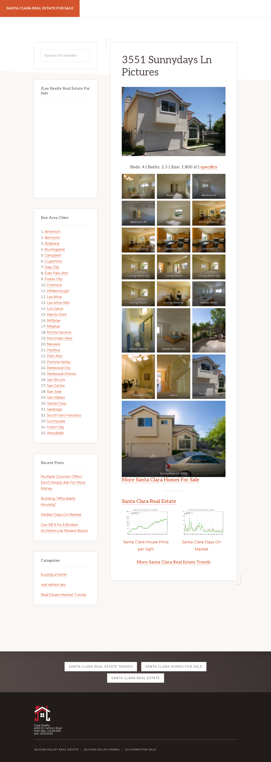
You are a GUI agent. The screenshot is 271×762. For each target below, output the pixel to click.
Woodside (55, 433)
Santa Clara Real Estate (149, 501)
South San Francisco (64, 415)
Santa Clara (56, 403)
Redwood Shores (61, 374)
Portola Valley (59, 362)
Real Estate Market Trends (63, 595)
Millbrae (54, 321)
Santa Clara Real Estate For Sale (39, 8)
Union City (55, 427)
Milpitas (53, 326)
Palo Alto (54, 356)
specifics (208, 167)
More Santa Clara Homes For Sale (160, 480)
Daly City (52, 267)
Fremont (54, 285)
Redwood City (59, 368)
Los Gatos (55, 309)
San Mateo (56, 397)
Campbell (53, 255)
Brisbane (52, 244)
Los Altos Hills (58, 303)
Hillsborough (58, 291)
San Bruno (56, 380)
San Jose (54, 392)
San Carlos (56, 386)
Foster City (53, 279)
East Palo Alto (56, 273)
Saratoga (54, 409)
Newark (53, 344)
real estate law (53, 585)
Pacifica (53, 350)
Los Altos (54, 297)
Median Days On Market (61, 515)
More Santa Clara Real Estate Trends (174, 562)
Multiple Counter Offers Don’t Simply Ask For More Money (63, 482)
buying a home (53, 575)
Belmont (52, 238)
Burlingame (55, 249)
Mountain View (59, 338)
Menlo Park (57, 315)
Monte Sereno (59, 332)
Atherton (52, 232)
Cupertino (53, 261)
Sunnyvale (56, 421)
